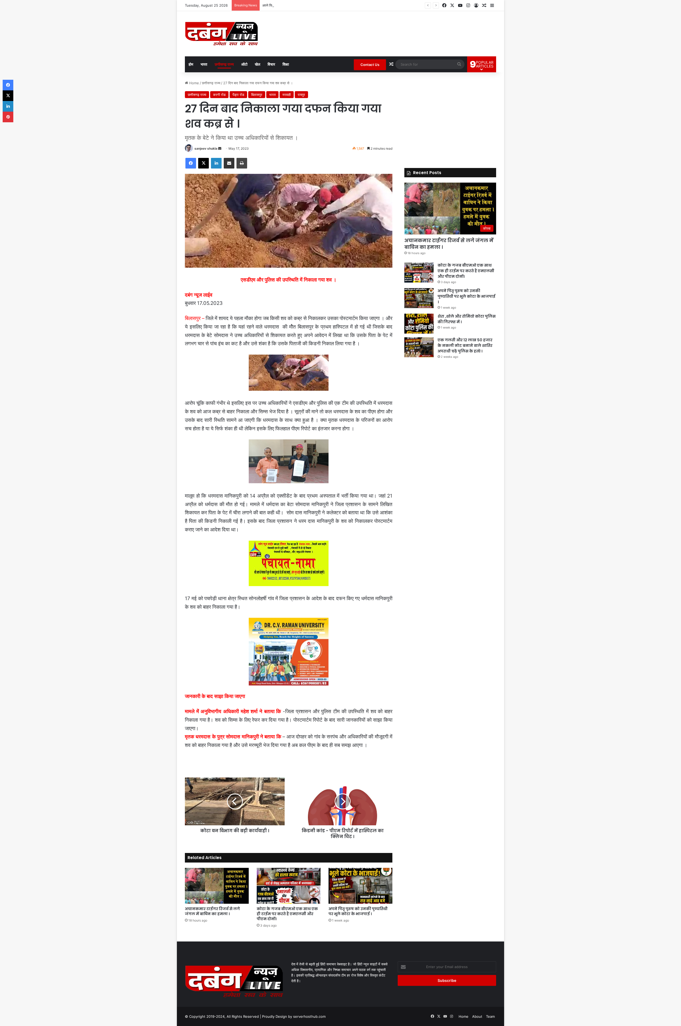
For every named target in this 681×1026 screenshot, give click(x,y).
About (477, 1016)
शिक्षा (286, 64)
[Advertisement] (450, 117)
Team (490, 1016)
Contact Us (369, 64)
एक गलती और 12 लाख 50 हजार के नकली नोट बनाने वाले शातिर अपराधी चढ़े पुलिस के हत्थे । (465, 345)
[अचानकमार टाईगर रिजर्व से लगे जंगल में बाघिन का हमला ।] (217, 886)
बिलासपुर (256, 94)
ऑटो (244, 64)
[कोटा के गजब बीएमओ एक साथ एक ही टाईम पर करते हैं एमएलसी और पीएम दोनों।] (289, 886)
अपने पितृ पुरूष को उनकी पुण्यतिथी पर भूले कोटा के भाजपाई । (300, 5)
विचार (271, 64)
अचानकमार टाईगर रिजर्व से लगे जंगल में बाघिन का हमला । (212, 911)
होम (191, 64)
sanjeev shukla (205, 148)
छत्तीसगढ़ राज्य (224, 64)
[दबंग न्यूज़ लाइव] (221, 34)
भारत (204, 64)
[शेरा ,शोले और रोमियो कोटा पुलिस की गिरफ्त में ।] (419, 324)
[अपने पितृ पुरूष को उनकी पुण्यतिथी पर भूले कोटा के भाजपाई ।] (360, 886)
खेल (257, 64)
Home (193, 83)
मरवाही (287, 94)
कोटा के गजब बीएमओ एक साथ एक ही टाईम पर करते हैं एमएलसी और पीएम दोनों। (287, 914)
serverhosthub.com (309, 1016)
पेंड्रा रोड (238, 94)
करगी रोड (219, 94)
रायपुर (301, 94)
